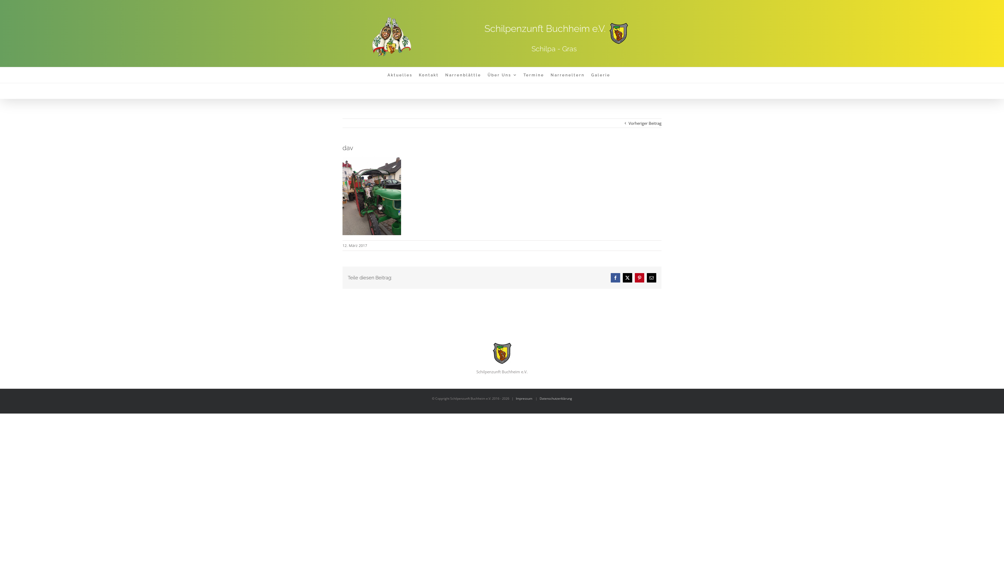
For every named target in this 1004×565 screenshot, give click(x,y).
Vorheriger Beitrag (645, 123)
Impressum (524, 398)
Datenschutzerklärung (556, 398)
